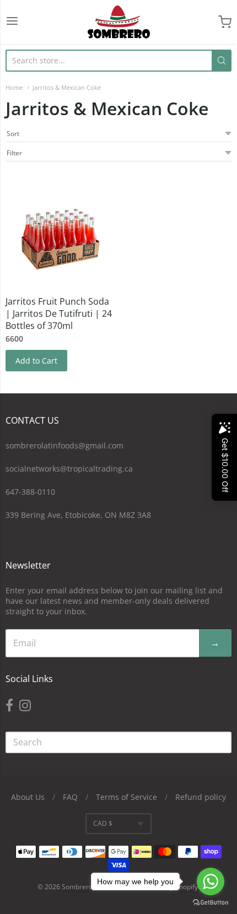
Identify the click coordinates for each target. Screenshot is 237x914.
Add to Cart (36, 360)
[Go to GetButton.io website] (210, 902)
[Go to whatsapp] (210, 881)
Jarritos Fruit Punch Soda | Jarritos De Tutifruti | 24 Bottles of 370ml (59, 313)
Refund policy (200, 797)
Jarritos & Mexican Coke (67, 87)
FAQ (70, 797)
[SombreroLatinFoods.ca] (119, 22)
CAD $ (102, 823)
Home (14, 87)
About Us (28, 797)
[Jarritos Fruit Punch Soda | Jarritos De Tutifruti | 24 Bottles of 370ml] (60, 233)
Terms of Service (126, 797)
